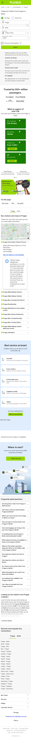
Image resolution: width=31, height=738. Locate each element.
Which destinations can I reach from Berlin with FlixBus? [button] (13, 573)
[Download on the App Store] (21, 717)
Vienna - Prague (5, 659)
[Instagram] (15, 724)
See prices (12, 148)
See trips (12, 161)
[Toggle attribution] (28, 238)
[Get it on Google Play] (11, 717)
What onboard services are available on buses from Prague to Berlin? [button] (14, 541)
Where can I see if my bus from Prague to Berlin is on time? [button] (14, 517)
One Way (7, 18)
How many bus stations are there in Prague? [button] (13, 555)
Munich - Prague (5, 661)
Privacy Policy (14, 728)
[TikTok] (17, 724)
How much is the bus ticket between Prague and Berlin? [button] (13, 511)
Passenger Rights (23, 728)
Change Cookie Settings (17, 732)
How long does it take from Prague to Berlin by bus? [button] (14, 505)
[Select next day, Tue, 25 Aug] (28, 33)
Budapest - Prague (6, 684)
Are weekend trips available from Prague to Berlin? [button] (12, 579)
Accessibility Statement (20, 730)
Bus (8, 7)
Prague (26, 7)
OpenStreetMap (23, 238)
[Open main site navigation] (2, 2)
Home (2, 7)
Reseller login (6, 728)
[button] (15, 22)
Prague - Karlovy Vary (7, 674)
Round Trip (18, 18)
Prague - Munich (5, 664)
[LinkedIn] (16, 724)
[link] (15, 468)
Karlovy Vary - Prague (7, 671)
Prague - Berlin (5, 641)
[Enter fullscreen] (28, 233)
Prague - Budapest (6, 686)
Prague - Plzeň (5, 676)
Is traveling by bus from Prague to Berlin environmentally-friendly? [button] (12, 535)
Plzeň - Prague (5, 679)
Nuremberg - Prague (7, 681)
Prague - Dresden (6, 651)
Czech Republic (16, 7)
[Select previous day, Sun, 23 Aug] (25, 33)
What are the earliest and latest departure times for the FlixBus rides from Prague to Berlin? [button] (13, 548)
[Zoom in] (28, 225)
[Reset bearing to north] (28, 230)
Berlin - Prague (5, 644)
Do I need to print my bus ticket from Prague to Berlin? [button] (13, 567)
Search (15, 47)
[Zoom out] (28, 228)
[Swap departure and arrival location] (27, 25)
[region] (15, 231)
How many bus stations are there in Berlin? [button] (13, 561)
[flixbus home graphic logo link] (15, 2)
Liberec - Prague (6, 666)
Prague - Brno (5, 646)
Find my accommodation (11, 43)
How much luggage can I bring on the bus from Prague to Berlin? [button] (13, 529)
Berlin (18, 211)
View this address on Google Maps (13, 255)
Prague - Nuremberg (7, 689)
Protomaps (16, 238)
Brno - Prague (5, 649)
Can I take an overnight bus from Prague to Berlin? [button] (12, 585)
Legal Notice (9, 730)
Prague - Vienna (5, 656)
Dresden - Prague (6, 654)
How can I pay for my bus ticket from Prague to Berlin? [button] (13, 523)
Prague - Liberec (6, 669)
